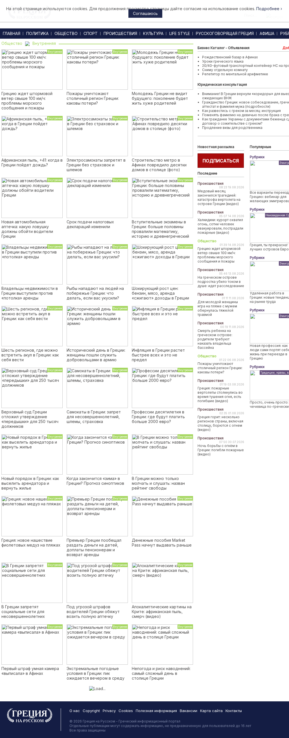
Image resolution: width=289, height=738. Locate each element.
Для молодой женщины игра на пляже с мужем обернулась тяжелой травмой (218, 308)
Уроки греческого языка (223, 61)
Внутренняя (44, 43)
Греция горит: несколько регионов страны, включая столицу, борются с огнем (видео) (220, 423)
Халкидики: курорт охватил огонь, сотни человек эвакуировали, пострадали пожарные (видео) (220, 226)
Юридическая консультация (222, 84)
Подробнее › (269, 8)
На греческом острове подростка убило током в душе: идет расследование (221, 281)
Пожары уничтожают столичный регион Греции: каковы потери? (220, 368)
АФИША (267, 33)
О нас (74, 710)
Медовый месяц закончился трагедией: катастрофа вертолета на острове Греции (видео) (219, 197)
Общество (11, 43)
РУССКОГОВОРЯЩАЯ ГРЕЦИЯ (225, 33)
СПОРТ (91, 33)
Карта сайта (211, 710)
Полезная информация (156, 710)
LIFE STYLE (179, 33)
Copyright (91, 710)
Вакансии (188, 710)
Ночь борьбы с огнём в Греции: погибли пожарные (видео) (221, 450)
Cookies (126, 710)
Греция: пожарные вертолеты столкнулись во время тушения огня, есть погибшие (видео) (220, 394)
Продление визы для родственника (232, 127)
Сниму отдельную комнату (225, 70)
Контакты (233, 710)
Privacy (109, 710)
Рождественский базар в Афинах (230, 57)
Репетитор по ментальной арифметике (235, 74)
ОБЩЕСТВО (66, 33)
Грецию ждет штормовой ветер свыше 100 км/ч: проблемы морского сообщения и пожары (219, 254)
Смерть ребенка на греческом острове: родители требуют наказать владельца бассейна (215, 339)
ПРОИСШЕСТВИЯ (120, 33)
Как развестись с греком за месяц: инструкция (241, 111)
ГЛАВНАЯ (11, 33)
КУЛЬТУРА (153, 33)
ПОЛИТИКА (37, 33)
